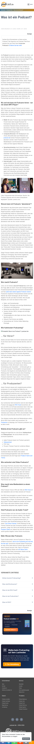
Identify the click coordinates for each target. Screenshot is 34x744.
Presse (20, 688)
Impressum (4, 688)
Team (3, 684)
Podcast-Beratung (23, 699)
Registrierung (5, 705)
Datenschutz (21, 692)
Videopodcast (8, 442)
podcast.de (7, 138)
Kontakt (20, 686)
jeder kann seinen (11, 292)
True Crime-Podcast (11, 523)
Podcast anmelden (6, 699)
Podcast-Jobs (22, 701)
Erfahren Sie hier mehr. (15, 45)
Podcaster (4, 422)
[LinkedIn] (17, 719)
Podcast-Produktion (23, 709)
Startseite (3, 10)
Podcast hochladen (6, 701)
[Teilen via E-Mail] (26, 742)
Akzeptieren (26, 738)
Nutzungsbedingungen (24, 690)
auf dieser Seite (23, 549)
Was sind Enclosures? (9, 584)
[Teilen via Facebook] (3, 742)
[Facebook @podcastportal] (21, 719)
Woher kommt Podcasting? (11, 578)
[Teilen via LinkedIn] (9, 742)
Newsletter (21, 684)
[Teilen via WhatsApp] (14, 742)
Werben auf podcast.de (7, 690)
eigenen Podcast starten (23, 292)
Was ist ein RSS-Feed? (9, 590)
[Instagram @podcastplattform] (12, 719)
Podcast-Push (22, 703)
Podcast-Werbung (23, 705)
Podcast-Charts (5, 529)
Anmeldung (4, 707)
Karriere (3, 686)
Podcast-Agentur (22, 707)
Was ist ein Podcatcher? (10, 596)
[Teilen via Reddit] (20, 742)
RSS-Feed (18, 405)
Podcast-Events (5, 703)
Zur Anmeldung (13, 664)
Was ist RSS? (6, 602)
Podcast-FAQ (9, 10)
